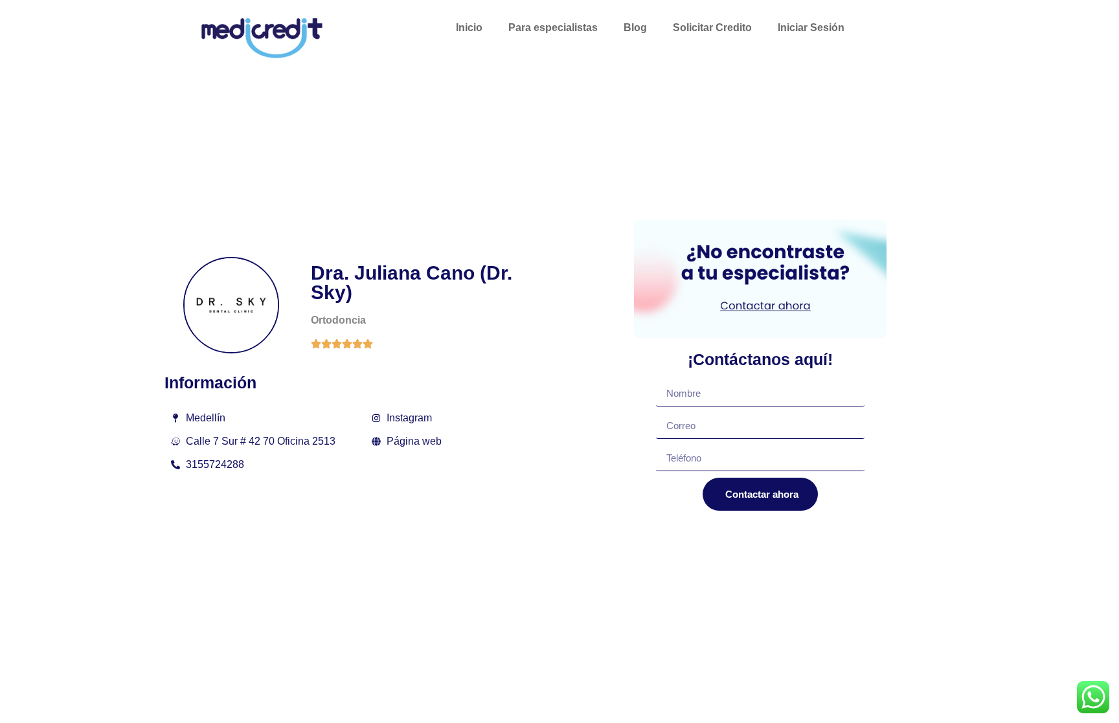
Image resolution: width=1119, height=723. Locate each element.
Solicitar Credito (712, 27)
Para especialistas (553, 27)
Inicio (469, 27)
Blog (635, 27)
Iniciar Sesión (811, 27)
